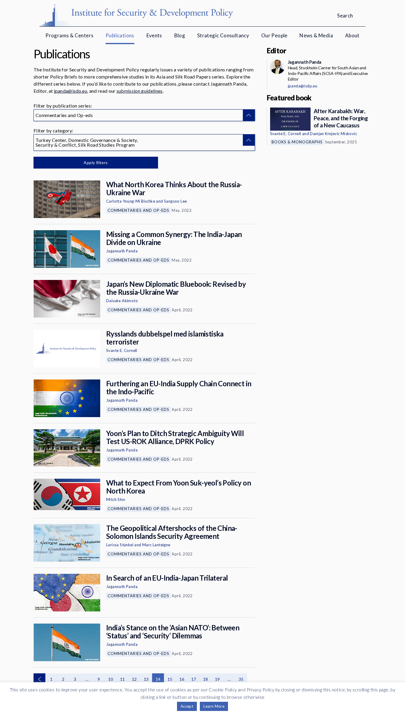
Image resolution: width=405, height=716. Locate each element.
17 (193, 679)
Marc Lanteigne (156, 544)
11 (122, 679)
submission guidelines (140, 91)
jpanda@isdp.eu (70, 91)
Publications (120, 35)
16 (181, 679)
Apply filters (96, 162)
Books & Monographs (297, 142)
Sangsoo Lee (175, 201)
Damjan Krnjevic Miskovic (333, 133)
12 (134, 679)
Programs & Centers (69, 35)
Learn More (213, 706)
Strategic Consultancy (223, 35)
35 (241, 679)
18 (205, 679)
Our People (274, 35)
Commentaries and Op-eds (138, 210)
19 (217, 679)
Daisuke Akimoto (122, 300)
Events (154, 35)
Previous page (39, 679)
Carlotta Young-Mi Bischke (130, 201)
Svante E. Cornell (121, 350)
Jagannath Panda (122, 251)
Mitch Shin (115, 499)
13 (146, 679)
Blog (179, 35)
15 (170, 679)
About (352, 35)
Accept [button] (187, 706)
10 (110, 679)
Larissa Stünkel (119, 544)
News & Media (316, 35)
